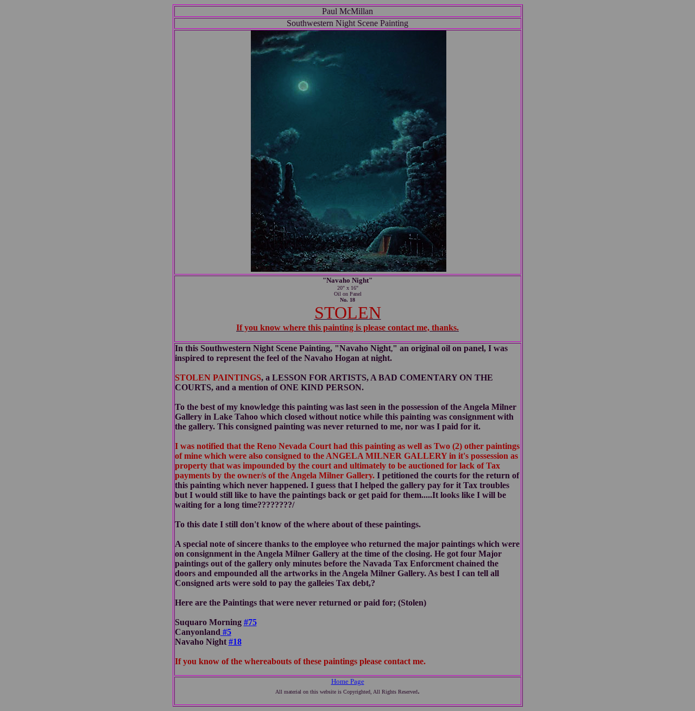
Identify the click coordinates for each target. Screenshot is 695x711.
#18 (235, 641)
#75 (250, 622)
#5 (225, 632)
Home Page (347, 681)
